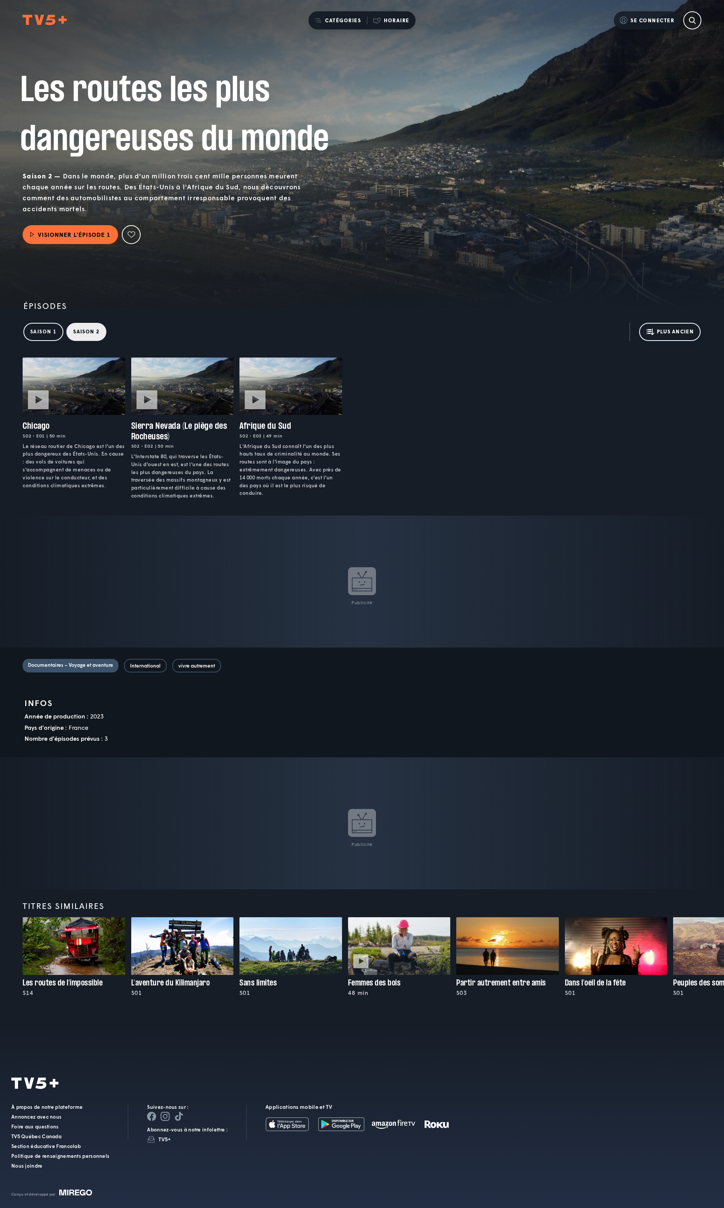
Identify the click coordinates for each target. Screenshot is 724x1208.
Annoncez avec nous (36, 1117)
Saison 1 (43, 331)
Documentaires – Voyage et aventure (70, 665)
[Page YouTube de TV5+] (178, 1116)
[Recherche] (692, 20)
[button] (337, 20)
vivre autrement (196, 666)
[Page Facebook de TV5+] (151, 1116)
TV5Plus (45, 20)
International (145, 666)
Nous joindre (27, 1166)
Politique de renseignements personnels (60, 1156)
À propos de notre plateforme (47, 1107)
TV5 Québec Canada (36, 1136)
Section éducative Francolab (46, 1146)
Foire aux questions (35, 1127)
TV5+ (164, 1139)
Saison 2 (86, 331)
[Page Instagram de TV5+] (165, 1116)
